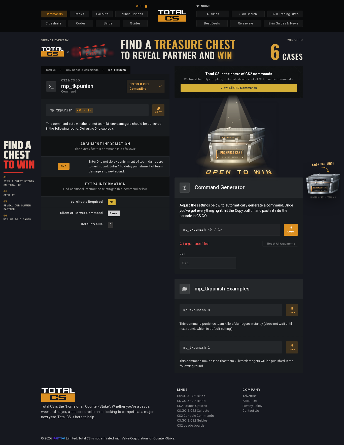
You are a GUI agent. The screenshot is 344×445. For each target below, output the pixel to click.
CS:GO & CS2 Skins (191, 396)
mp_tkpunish (70, 110)
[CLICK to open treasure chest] (239, 137)
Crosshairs (53, 23)
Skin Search (248, 14)
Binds (108, 23)
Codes (81, 23)
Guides (135, 23)
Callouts (102, 14)
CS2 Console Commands (82, 70)
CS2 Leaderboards (191, 425)
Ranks (79, 14)
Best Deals (212, 23)
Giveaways (246, 23)
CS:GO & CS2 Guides (192, 420)
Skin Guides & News (283, 23)
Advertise (250, 396)
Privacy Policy (252, 406)
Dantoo (59, 438)
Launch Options (131, 14)
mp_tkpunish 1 (196, 347)
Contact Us (251, 410)
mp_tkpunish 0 (196, 310)
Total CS (51, 70)
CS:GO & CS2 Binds (191, 401)
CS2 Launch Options (192, 406)
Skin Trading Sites (285, 14)
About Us (250, 401)
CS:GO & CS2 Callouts (193, 410)
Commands (54, 14)
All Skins (213, 14)
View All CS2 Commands (239, 88)
